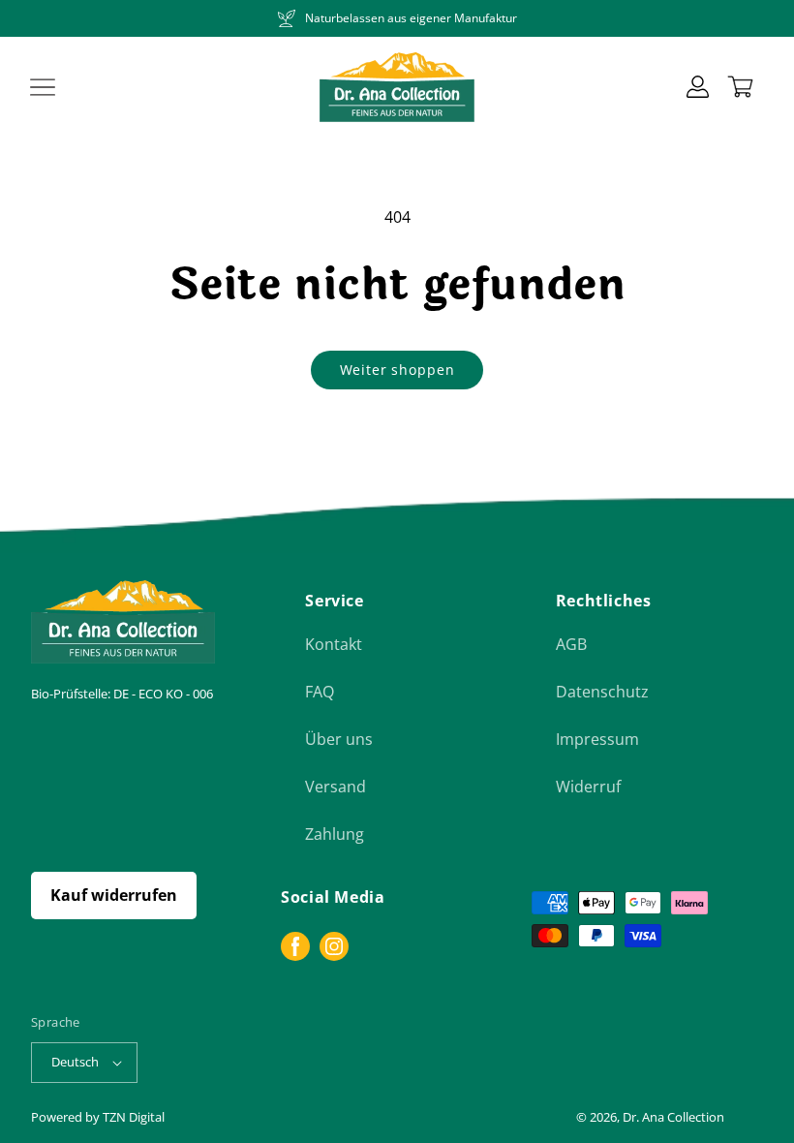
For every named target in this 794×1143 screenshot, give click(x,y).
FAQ (319, 691)
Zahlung (334, 834)
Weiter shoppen (397, 369)
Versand (335, 786)
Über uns (339, 739)
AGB (571, 644)
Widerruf (588, 786)
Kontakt (333, 644)
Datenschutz (602, 691)
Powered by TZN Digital (98, 1117)
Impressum (597, 739)
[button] (42, 87)
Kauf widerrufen (113, 895)
